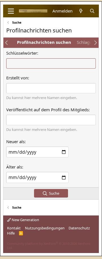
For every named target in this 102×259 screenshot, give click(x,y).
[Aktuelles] (80, 11)
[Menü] (11, 11)
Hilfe (11, 233)
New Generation (25, 219)
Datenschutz (79, 228)
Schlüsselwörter (21, 53)
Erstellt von (17, 78)
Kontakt (14, 228)
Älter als (14, 167)
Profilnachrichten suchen (44, 42)
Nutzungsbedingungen (45, 228)
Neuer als (15, 141)
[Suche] (92, 11)
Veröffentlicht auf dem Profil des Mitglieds (47, 109)
